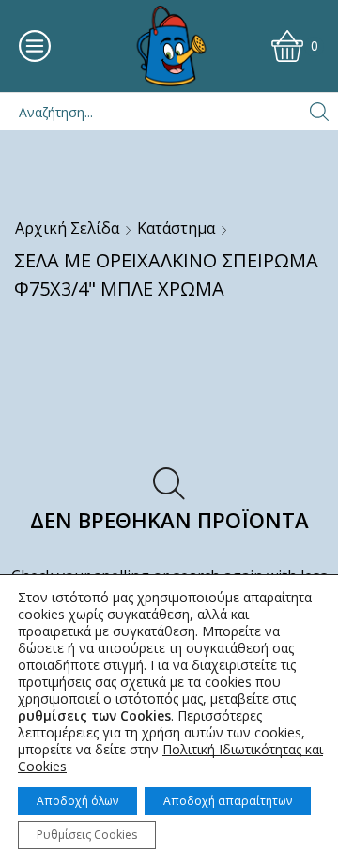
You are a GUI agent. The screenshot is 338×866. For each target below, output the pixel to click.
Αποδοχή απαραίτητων (227, 801)
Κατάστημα (176, 228)
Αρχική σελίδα (67, 228)
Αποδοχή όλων (77, 801)
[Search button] (319, 111)
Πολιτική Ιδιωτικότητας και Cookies (170, 757)
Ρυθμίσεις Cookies (87, 835)
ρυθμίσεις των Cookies (94, 715)
